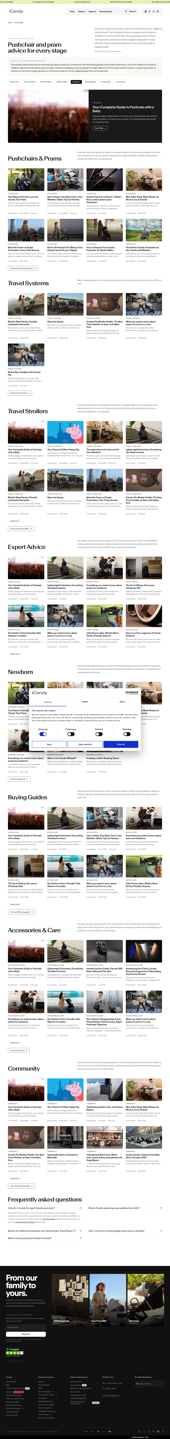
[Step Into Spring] (65, 304)
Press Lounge (43, 1415)
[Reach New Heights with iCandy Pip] (26, 354)
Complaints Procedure (47, 1411)
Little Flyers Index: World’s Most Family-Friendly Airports (102, 634)
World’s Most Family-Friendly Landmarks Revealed (22, 323)
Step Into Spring (55, 321)
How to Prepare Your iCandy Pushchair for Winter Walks (100, 249)
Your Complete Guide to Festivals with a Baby (123, 109)
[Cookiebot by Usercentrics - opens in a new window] (127, 693)
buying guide (49, 1219)
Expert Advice (62, 82)
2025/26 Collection (13, 1409)
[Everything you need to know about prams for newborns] (104, 568)
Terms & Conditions (40, 1431)
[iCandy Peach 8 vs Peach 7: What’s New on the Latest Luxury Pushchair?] (104, 179)
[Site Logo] (16, 11)
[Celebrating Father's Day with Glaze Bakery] (104, 1089)
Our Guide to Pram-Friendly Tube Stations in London (24, 634)
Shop (72, 12)
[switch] (71, 734)
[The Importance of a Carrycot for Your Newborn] (104, 432)
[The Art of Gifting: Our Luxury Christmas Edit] (144, 568)
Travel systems (29, 82)
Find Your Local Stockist (15, 1399)
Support (92, 12)
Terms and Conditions (46, 1418)
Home (10, 22)
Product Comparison (14, 1405)
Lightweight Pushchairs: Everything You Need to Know (143, 451)
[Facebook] (148, 1431)
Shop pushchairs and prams (21, 268)
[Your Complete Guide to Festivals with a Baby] (48, 116)
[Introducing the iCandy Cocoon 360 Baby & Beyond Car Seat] (104, 951)
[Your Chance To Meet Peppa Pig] (65, 432)
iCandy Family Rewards (17, 1388)
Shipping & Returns (45, 1401)
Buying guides (90, 82)
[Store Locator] (150, 11)
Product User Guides (46, 1405)
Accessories (106, 82)
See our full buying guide (20, 912)
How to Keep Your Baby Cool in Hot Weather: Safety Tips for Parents (64, 198)
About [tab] (122, 702)
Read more (15, 521)
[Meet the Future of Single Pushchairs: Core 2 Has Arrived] (26, 230)
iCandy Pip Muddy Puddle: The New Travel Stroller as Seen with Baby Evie (104, 324)
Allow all (121, 744)
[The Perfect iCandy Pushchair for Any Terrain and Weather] (144, 230)
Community (120, 82)
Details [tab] (85, 702)
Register (26, 1334)
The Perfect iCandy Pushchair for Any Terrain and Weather (142, 249)
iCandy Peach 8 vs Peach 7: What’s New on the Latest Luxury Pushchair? (103, 200)
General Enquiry (44, 1392)
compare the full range (24, 1222)
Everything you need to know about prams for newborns (104, 586)
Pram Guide (75, 1392)
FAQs (40, 1388)
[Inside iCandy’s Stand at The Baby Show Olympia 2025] (144, 1137)
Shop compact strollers (19, 529)
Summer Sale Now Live (50, 2)
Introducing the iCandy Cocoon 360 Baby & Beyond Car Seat (104, 970)
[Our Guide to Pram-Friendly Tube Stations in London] (26, 616)
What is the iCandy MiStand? (61, 758)
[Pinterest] (153, 1431)
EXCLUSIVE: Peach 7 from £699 (89, 2)
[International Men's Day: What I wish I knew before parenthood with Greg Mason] (104, 1137)
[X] (144, 1432)
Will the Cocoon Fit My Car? (81, 1389)
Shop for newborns (17, 779)
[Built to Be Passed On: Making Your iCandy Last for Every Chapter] (65, 230)
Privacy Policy (53, 1431)
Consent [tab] (47, 702)
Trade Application (12, 1412)
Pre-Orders (42, 1398)
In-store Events (12, 1415)
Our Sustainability (13, 1402)
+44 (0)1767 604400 (111, 1396)
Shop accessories (17, 1050)
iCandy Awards (76, 1382)
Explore (81, 12)
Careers (14, 1392)
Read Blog (100, 128)
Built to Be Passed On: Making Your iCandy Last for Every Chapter (64, 249)
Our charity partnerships (20, 1186)
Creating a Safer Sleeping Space (102, 758)
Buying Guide (106, 12)
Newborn (76, 82)
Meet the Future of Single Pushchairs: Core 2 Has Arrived (23, 249)
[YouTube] (158, 1431)
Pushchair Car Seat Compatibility (84, 1403)
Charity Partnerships (14, 1395)
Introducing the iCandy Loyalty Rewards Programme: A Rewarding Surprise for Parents (143, 971)
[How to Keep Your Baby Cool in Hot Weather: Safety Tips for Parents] (65, 179)
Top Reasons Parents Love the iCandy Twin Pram (23, 198)
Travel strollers (46, 82)
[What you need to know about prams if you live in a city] (144, 304)
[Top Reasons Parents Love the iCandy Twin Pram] (26, 179)
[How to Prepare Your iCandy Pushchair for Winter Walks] (104, 230)
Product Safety (44, 1385)
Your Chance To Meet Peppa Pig (63, 449)
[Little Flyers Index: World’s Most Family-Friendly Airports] (104, 616)
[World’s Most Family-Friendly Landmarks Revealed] (26, 304)
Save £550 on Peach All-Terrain (12, 2)
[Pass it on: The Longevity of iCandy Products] (144, 616)
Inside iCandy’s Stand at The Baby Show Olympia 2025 (143, 1156)
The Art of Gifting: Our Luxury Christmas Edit (140, 586)
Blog (7, 1385)
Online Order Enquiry (46, 1395)
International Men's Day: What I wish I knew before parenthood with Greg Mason (104, 1157)
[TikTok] (163, 1431)
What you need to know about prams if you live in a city (141, 323)
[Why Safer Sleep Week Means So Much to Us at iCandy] (144, 179)
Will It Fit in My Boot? (78, 1398)
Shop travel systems (18, 393)
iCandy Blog (19, 22)
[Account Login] (154, 11)
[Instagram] (139, 1431)
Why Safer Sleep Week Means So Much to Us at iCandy (142, 198)
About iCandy (11, 1382)
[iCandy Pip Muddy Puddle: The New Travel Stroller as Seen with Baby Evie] (104, 304)
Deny (49, 744)
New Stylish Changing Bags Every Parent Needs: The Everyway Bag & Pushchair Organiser (104, 1022)
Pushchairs (14, 82)
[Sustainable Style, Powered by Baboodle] (65, 1137)
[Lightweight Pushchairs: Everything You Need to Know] (144, 432)
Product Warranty (45, 1408)
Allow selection (85, 744)
